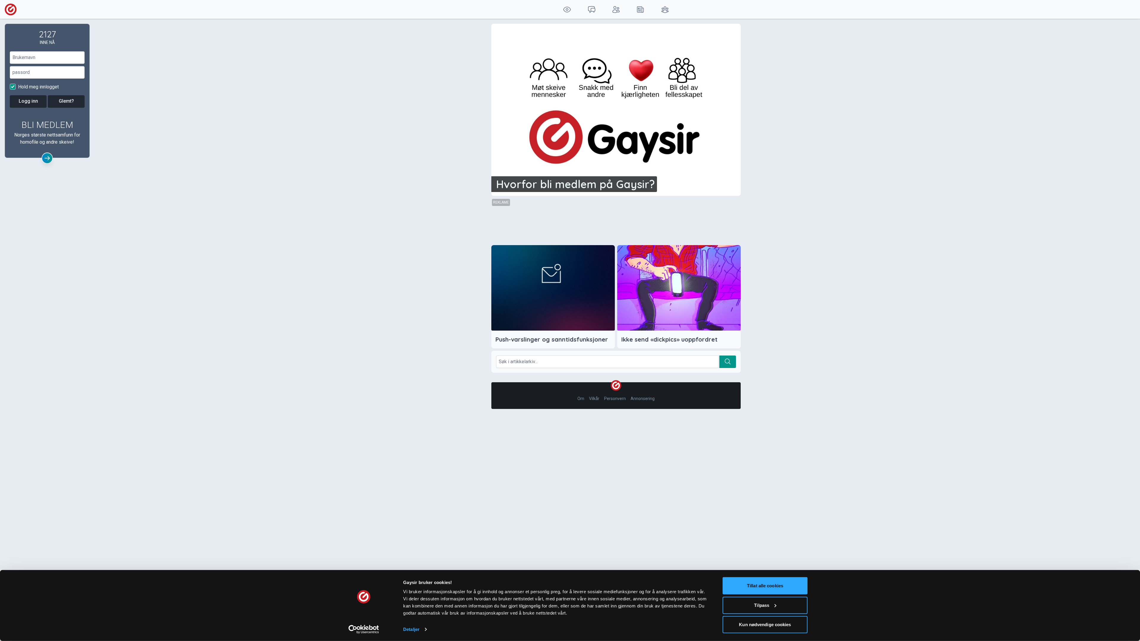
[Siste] (640, 9)
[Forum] (591, 9)
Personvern (615, 398)
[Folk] (616, 9)
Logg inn (28, 101)
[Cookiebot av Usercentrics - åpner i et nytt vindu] (364, 629)
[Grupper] (665, 9)
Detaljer (411, 629)
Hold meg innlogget (38, 87)
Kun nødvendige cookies (765, 624)
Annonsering (643, 398)
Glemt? (66, 101)
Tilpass (761, 604)
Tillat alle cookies (765, 585)
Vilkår (594, 398)
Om (580, 398)
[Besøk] (567, 9)
